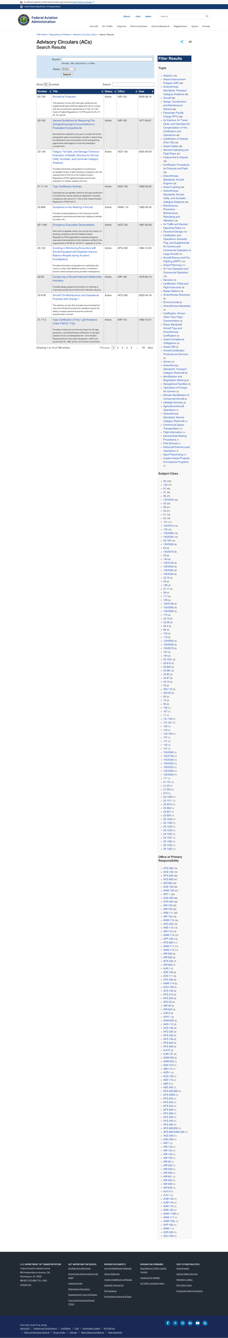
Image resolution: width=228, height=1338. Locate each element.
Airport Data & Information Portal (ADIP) (83, 1276)
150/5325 (168, 763)
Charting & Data (75, 1283)
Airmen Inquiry (183, 1268)
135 (165, 529)
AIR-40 (167, 1005)
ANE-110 (168, 927)
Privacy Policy (59, 1332)
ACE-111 (168, 976)
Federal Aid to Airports (175, 157)
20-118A (42, 225)
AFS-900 (168, 1046)
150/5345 (168, 500)
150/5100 (168, 563)
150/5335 (168, 767)
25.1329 (167, 830)
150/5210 (168, 526)
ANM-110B (169, 1213)
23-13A (42, 151)
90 (164, 496)
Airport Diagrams (112, 1274)
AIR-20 (167, 1161)
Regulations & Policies (59, 35)
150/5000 (168, 566)
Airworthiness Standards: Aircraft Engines (173, 180)
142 (165, 745)
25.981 (167, 670)
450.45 (167, 693)
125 (165, 726)
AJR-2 (166, 1013)
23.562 (167, 808)
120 (165, 485)
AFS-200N (169, 1095)
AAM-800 (168, 1020)
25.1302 (167, 819)
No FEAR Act (109, 1328)
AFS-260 (168, 1109)
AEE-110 (168, 1080)
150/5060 (168, 752)
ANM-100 (168, 890)
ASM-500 (168, 1057)
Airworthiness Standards (176, 306)
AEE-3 (166, 1083)
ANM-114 (168, 983)
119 (165, 637)
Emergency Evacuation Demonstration (74, 225)
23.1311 (167, 800)
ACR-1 (167, 1072)
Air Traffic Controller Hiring (152, 1283)
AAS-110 (168, 1024)
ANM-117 (168, 1217)
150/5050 (168, 644)
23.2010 (167, 804)
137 (165, 737)
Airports (121, 26)
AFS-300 (168, 868)
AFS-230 (168, 1031)
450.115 (167, 689)
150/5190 (168, 604)
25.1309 (167, 823)
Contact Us (25, 1284)
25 (164, 503)
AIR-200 (167, 953)
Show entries (47, 84)
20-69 (41, 277)
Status (108, 91)
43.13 (166, 682)
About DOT (25, 1328)
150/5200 (168, 533)
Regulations (180, 26)
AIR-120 (167, 905)
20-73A (42, 96)
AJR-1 (166, 968)
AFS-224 (168, 1106)
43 (164, 511)
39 (164, 581)
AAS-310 (168, 1065)
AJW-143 (168, 1199)
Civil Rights (66, 1328)
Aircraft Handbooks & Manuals (118, 1268)
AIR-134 (167, 1150)
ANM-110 (168, 920)
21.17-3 (42, 320)
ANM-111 (168, 946)
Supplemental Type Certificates (82, 1294)
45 (164, 685)
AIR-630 (167, 1184)
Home (42, 35)
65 (164, 548)
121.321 (167, 722)
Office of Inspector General (36, 1332)
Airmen (167, 361)
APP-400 (168, 939)
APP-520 (168, 1225)
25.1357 (167, 838)
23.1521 (167, 659)
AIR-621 (167, 1176)
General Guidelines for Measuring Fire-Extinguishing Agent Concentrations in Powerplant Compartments (74, 124)
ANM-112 (168, 950)
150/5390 (168, 771)
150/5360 (168, 607)
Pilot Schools (170, 443)
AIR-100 (167, 909)
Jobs (138, 16)
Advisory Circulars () (85, 35)
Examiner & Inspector (114, 1285)
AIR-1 (166, 1143)
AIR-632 (167, 1187)
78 (143, 348)
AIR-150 (167, 1158)
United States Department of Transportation (42, 6)
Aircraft (94, 26)
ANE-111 (168, 913)
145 (165, 559)
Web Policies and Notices (92, 1332)
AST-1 (166, 894)
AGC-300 (168, 1139)
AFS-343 (168, 1121)
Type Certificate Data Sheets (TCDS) (81, 1302)
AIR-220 (167, 1165)
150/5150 (168, 756)
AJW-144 (168, 1202)
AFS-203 (168, 1098)
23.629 (167, 815)
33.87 (166, 678)
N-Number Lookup (185, 1279)
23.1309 (167, 797)
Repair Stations (171, 291)
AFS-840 (168, 1043)
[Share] (181, 41)
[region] (95, 215)
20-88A (42, 207)
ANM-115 (168, 935)
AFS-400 (168, 901)
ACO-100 (168, 987)
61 (164, 514)
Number (42, 91)
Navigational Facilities (175, 384)
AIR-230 (167, 1169)
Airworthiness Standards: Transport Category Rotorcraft (174, 369)
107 (165, 711)
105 (165, 708)
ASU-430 (168, 1236)
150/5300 (168, 544)
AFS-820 (168, 942)
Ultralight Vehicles (173, 402)
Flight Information (172, 432)
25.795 (167, 540)
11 (164, 715)
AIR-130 (167, 916)
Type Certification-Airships (67, 186)
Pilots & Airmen (138, 26)
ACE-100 (168, 887)
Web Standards (115, 1332)
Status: (56, 69)
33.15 (166, 618)
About (126, 16)
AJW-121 (168, 1054)
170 (165, 615)
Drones (206, 26)
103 (165, 633)
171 (165, 778)
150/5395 (168, 774)
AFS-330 (168, 1035)
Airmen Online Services (187, 1274)
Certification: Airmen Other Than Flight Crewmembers (174, 317)
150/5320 (168, 570)
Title (55, 91)
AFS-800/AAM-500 (173, 1132)
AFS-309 (168, 1117)
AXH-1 (167, 1017)
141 (165, 741)
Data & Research (161, 26)
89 (164, 630)
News (148, 16)
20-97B (42, 295)
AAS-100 (168, 872)
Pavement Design (173, 231)
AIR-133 (167, 1147)
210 (165, 793)
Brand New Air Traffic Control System (153, 1270)
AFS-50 (167, 1002)
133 (165, 730)
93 (164, 704)
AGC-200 (168, 1135)
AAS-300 (168, 898)
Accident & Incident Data (79, 1268)
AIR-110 (167, 931)
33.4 (165, 626)
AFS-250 (168, 998)
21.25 (166, 786)
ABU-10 (167, 1069)
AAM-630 (168, 1061)
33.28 (166, 622)
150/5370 (168, 552)
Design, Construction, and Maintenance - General (175, 105)
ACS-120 (168, 1076)
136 (165, 585)
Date (141, 91)
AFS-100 (168, 991)
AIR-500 (167, 1173)
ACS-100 (168, 1028)
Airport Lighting (171, 187)
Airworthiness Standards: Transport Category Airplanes (174, 90)
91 (164, 488)
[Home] (37, 20)
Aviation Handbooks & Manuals (118, 1279)
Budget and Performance (45, 1328)
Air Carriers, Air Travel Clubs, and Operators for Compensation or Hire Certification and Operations (176, 127)
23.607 (167, 812)
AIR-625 (167, 957)
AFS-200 (168, 875)
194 (165, 656)
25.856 (167, 667)
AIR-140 (167, 1154)
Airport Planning (172, 265)
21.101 (167, 782)
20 (164, 481)
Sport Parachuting (173, 454)
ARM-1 (167, 1228)
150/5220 (168, 537)
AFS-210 (168, 994)
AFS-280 (168, 1113)
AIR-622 (167, 1180)
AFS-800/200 (170, 1128)
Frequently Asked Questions (190, 1291)
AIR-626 (167, 965)
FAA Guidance (110, 1291)
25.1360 (167, 841)
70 (164, 700)
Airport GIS (169, 347)
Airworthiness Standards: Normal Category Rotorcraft (173, 417)
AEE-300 (168, 1087)
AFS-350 (168, 979)
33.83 (166, 674)
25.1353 (167, 834)
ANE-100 (168, 1210)
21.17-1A (43, 186)
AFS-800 (168, 879)
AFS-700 (168, 1039)
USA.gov (73, 1332)
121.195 (167, 719)
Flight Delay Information (79, 1289)
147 (165, 748)
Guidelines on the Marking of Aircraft (73, 207)
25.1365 (167, 849)
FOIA (77, 1328)
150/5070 (168, 648)
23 (164, 518)
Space (194, 26)
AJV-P (166, 1050)
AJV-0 (166, 1191)
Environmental (171, 302)
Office (121, 91)
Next (150, 348)
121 (165, 522)
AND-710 (168, 1206)
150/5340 (168, 574)
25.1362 (167, 845)
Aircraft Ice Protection (64, 96)
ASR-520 (168, 1232)
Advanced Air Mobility (150, 1277)
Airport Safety (170, 146)
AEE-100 (168, 972)
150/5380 (168, 611)
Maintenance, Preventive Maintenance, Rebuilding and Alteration (171, 213)
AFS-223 (168, 1102)
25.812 (167, 663)
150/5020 (168, 641)
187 (165, 652)
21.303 (167, 789)
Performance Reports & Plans (118, 1296)
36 (164, 592)
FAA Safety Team (184, 1285)
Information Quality (91, 1328)
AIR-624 (167, 1009)
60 (164, 696)
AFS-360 (168, 1124)
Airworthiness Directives (176, 295)
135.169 (167, 734)
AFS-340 (168, 961)
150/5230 (168, 760)
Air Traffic (107, 26)
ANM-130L (169, 1221)
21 (164, 492)
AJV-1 (166, 1195)
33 (164, 555)
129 (165, 600)
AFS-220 (168, 924)
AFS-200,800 (170, 1091)
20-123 (41, 248)
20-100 (41, 120)
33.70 (166, 578)
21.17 (166, 589)
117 (165, 596)
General (167, 280)
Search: (56, 59)
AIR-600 (167, 883)
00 (164, 507)
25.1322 (167, 826)
